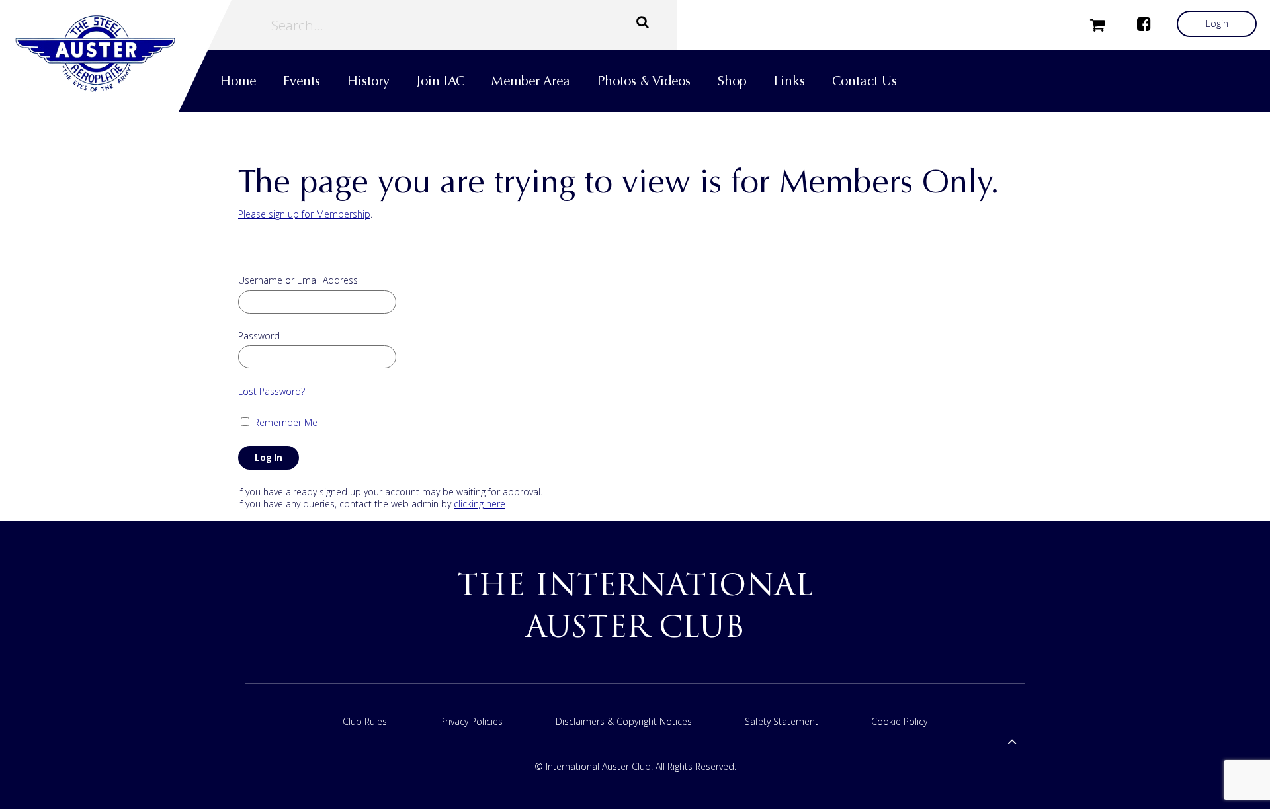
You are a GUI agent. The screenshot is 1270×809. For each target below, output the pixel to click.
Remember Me (284, 422)
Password (259, 336)
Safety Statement (781, 721)
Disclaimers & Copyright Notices (624, 721)
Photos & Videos (644, 81)
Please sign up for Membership (304, 214)
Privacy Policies (471, 721)
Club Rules (365, 721)
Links (789, 81)
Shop (732, 81)
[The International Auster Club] (116, 53)
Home (238, 81)
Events (301, 81)
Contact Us (864, 81)
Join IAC (440, 81)
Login (1217, 23)
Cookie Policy (899, 721)
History (368, 81)
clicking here (479, 503)
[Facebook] (1144, 24)
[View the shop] (1097, 24)
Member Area (530, 81)
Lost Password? (271, 391)
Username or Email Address (298, 280)
